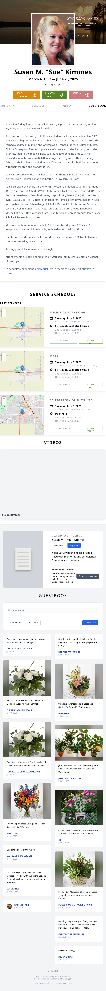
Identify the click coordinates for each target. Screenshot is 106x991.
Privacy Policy (45, 979)
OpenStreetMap (56, 983)
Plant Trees (90, 341)
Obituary (7, 105)
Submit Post (90, 622)
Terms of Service (60, 979)
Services (38, 105)
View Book (58, 545)
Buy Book (74, 545)
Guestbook (97, 105)
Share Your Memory (88, 576)
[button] (22, 324)
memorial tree (45, 269)
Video (66, 105)
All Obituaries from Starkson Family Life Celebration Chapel (83, 24)
